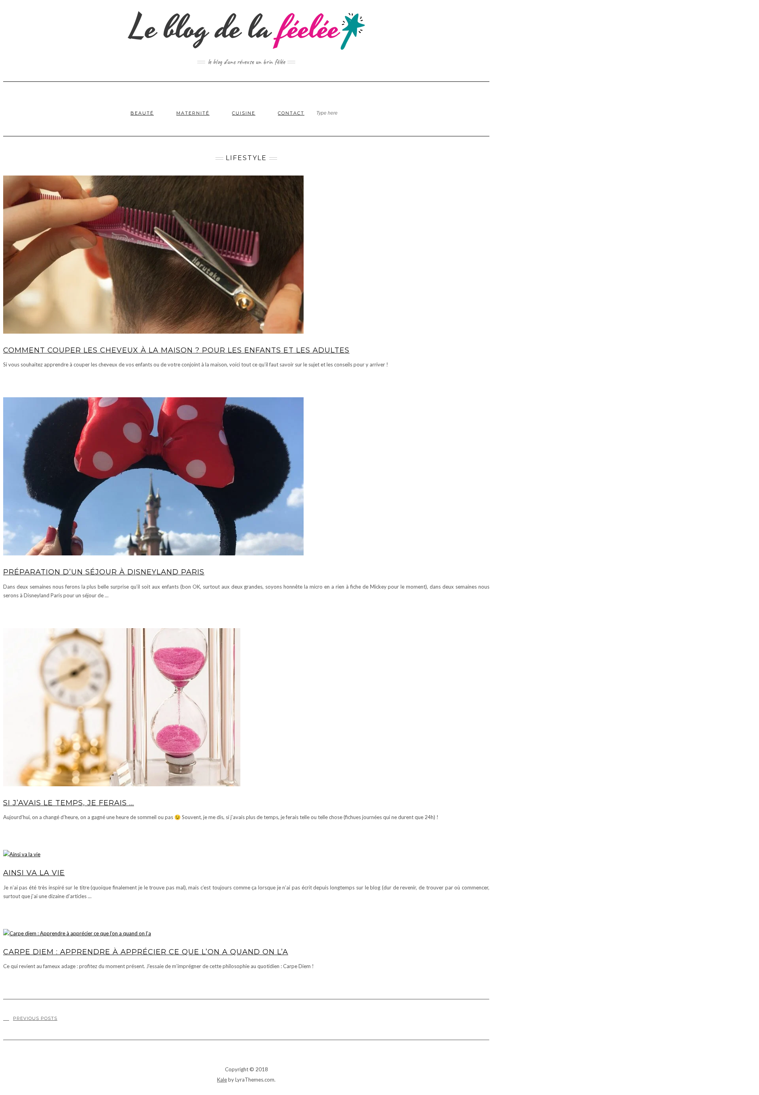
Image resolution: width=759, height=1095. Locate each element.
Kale (222, 1079)
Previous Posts (35, 1018)
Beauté (142, 113)
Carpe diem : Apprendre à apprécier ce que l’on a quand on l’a (145, 952)
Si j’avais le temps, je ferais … (68, 803)
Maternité (193, 113)
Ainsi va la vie (34, 872)
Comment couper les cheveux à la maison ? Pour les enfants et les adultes (176, 350)
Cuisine (243, 113)
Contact (291, 113)
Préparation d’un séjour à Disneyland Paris (103, 572)
